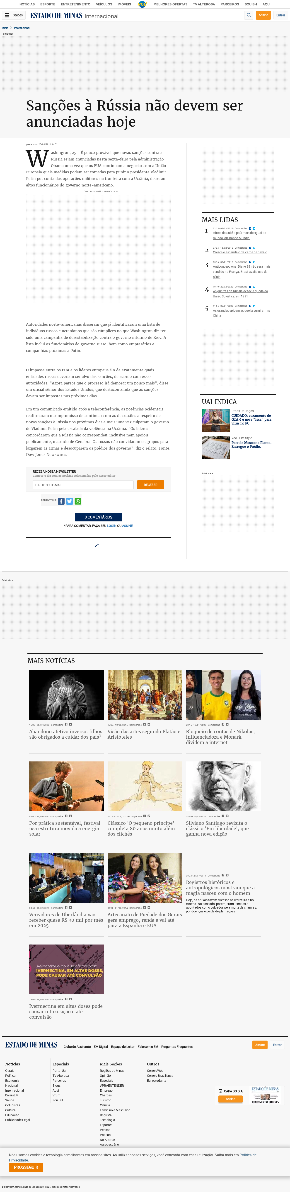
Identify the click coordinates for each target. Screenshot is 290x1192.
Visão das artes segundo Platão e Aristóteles (144, 734)
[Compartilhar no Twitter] (69, 502)
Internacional (101, 16)
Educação (12, 1115)
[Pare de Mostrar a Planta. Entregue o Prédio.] (216, 447)
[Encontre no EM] (248, 15)
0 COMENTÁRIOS (98, 517)
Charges (106, 1095)
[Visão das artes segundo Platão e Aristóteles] (145, 695)
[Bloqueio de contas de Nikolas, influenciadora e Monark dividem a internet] (223, 695)
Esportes (106, 1125)
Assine (263, 15)
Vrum (56, 1095)
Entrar (280, 15)
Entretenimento (75, 4)
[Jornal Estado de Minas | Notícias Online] (56, 16)
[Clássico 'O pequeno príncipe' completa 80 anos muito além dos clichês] (145, 786)
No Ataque (107, 1140)
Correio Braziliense (160, 1076)
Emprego (106, 1091)
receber (150, 485)
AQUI (267, 4)
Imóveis (124, 4)
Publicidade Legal (17, 1120)
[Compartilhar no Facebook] (61, 502)
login (112, 525)
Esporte (47, 4)
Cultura (10, 1110)
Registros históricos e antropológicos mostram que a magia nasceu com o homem (220, 887)
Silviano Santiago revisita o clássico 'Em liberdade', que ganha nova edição (217, 828)
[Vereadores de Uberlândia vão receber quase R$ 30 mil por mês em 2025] (66, 878)
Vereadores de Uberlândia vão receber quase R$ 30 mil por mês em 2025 (66, 920)
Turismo (105, 1100)
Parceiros (230, 4)
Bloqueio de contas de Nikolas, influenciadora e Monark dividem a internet (220, 736)
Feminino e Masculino (115, 1110)
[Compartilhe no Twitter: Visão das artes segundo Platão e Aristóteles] (148, 725)
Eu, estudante (156, 1081)
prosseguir (26, 1167)
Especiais (106, 1081)
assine (127, 525)
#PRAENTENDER (112, 1086)
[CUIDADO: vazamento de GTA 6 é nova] (216, 420)
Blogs (56, 1086)
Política (10, 1076)
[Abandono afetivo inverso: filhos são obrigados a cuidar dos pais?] (66, 695)
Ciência (105, 1105)
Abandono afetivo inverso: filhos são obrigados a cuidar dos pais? (65, 734)
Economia (12, 1081)
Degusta (106, 1115)
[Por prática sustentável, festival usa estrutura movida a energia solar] (66, 786)
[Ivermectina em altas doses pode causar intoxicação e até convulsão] (66, 969)
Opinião (105, 1076)
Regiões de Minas (112, 1071)
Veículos (104, 4)
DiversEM (11, 1095)
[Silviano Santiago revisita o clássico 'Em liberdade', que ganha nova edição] (223, 786)
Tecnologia (107, 1120)
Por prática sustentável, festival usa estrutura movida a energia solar (64, 828)
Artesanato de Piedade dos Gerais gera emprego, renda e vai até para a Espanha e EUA (145, 920)
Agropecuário (109, 1145)
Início (5, 28)
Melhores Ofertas (170, 4)
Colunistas (12, 1105)
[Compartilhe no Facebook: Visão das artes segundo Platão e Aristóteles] (144, 725)
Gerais (9, 1071)
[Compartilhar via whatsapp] (78, 502)
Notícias (27, 4)
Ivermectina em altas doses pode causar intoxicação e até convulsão (66, 1011)
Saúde (9, 1100)
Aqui (56, 1091)
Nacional (11, 1086)
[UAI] (142, 4)
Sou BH (251, 4)
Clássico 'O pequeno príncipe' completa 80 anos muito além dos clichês (141, 828)
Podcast (106, 1135)
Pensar (105, 1130)
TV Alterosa (204, 4)
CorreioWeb (155, 1071)
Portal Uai (59, 1071)
